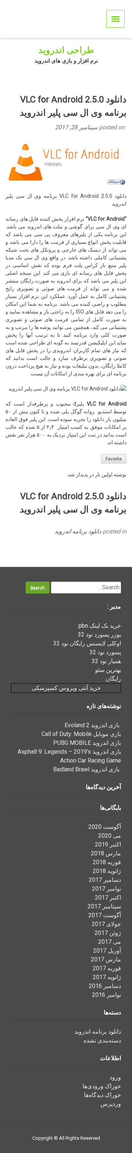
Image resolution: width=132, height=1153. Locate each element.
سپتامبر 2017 (104, 906)
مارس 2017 (106, 959)
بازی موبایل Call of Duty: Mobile (81, 733)
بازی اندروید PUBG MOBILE (87, 742)
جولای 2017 (106, 924)
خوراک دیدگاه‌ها (102, 1094)
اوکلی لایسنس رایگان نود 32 (87, 643)
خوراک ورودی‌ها (101, 1086)
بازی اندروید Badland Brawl (87, 769)
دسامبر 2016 (105, 985)
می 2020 (109, 835)
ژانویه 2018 (107, 871)
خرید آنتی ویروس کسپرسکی (66, 687)
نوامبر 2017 (106, 888)
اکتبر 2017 (108, 897)
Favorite (114, 459)
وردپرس (110, 1103)
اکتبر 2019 (108, 844)
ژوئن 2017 (108, 932)
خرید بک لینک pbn (99, 625)
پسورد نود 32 (105, 652)
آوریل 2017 (107, 950)
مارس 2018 (106, 853)
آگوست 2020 (104, 826)
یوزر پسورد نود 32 (99, 634)
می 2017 (109, 941)
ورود (115, 1077)
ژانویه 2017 (107, 977)
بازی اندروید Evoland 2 (93, 725)
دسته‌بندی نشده (102, 1040)
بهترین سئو (108, 669)
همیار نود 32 (106, 661)
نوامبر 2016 (106, 994)
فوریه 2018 (107, 862)
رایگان (113, 678)
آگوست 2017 (104, 915)
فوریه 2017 (107, 968)
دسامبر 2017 (105, 879)
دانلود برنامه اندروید (78, 531)
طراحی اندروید (66, 50)
